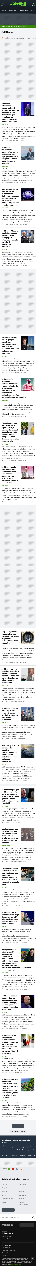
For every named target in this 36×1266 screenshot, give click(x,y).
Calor (29, 38)
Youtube (13, 1168)
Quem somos (6, 1247)
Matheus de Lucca (12, 1116)
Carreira (5, 166)
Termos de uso (6, 1253)
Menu (2, 5)
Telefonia (21, 1191)
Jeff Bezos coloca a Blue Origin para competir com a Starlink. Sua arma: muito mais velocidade (10, 714)
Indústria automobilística (23, 1203)
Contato (4, 1255)
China (30, 1155)
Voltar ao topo (26, 1225)
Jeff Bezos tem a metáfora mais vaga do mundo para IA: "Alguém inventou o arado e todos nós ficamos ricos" (10, 918)
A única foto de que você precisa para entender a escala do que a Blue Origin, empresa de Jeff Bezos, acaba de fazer (10, 836)
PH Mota (8, 502)
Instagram (16, 1168)
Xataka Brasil (18, 3)
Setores (4, 1191)
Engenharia (6, 845)
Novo (33, 5)
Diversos (5, 124)
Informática (24, 11)
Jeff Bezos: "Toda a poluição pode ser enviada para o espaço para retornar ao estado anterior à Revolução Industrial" (10, 239)
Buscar (33, 1217)
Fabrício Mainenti (12, 141)
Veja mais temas (8, 1210)
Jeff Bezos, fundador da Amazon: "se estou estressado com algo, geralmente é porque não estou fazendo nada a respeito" (10, 155)
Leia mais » (22, 138)
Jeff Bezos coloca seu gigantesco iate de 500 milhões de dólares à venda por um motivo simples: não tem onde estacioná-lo (10, 676)
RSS (20, 1168)
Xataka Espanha (7, 1236)
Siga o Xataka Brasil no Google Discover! (14, 26)
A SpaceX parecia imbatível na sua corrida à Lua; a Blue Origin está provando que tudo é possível (10, 637)
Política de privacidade (9, 1250)
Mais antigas (18, 1126)
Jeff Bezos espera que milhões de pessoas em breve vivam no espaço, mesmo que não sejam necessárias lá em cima (10, 1002)
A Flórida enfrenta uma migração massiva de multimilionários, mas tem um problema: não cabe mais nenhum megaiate (10, 345)
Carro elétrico (20, 38)
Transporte (22, 1195)
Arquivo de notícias (19, 1131)
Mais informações (15, 1264)
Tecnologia (13, 11)
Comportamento (7, 1198)
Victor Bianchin (11, 372)
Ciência (4, 11)
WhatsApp (9, 1168)
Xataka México (6, 1239)
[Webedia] (7, 1226)
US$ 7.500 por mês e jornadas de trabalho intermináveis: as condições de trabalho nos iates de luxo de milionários (10, 753)
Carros (4, 1202)
